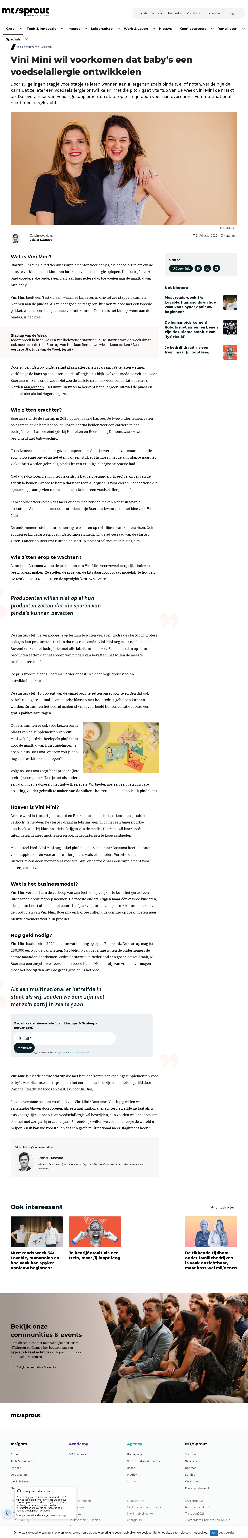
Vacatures (192, 1481)
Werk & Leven (20, 1481)
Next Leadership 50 (198, 1507)
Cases (131, 1468)
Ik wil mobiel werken (141, 1513)
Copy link (182, 268)
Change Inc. (135, 1520)
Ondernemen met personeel (146, 1507)
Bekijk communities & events (36, 1367)
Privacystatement (197, 1488)
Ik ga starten (135, 1501)
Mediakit (133, 1474)
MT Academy (77, 1454)
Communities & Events (143, 1461)
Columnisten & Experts (84, 1520)
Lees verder (226, 1532)
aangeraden (34, 387)
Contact (132, 1481)
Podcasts (75, 1513)
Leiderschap (19, 1474)
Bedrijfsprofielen (80, 1501)
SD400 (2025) (20, 1520)
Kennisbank (76, 1507)
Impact (16, 1468)
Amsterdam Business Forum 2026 (208, 1520)
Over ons (191, 1461)
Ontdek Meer (224, 1207)
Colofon (190, 1454)
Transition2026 (194, 1513)
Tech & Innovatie (22, 1461)
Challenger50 (194, 1501)
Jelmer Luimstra (41, 239)
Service (190, 1474)
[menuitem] (11, 28)
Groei (14, 1454)
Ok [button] (213, 1532)
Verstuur (26, 1047)
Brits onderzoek (44, 380)
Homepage (134, 1454)
